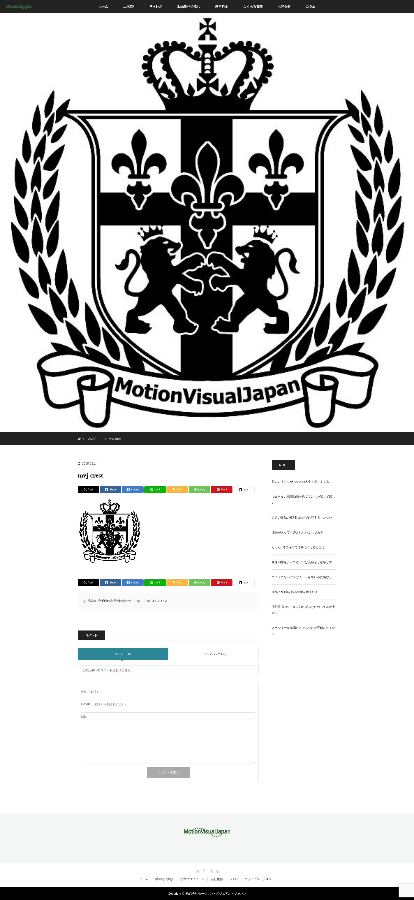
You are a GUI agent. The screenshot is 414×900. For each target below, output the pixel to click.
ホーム (103, 6)
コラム (310, 6)
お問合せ (284, 6)
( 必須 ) (89, 691)
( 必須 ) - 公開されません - (103, 704)
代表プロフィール (192, 879)
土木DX (128, 6)
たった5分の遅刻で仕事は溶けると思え (298, 547)
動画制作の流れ (188, 6)
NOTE (283, 465)
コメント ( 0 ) (123, 654)
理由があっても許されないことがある (297, 532)
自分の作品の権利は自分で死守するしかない (302, 517)
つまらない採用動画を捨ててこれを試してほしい (303, 499)
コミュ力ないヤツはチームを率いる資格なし (302, 577)
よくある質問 (253, 6)
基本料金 (221, 6)
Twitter (197, 870)
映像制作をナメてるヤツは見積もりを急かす (302, 562)
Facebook (204, 870)
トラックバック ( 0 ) (213, 654)
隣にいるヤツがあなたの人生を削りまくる (300, 481)
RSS (216, 870)
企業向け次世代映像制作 (114, 600)
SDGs (234, 879)
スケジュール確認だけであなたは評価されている (303, 630)
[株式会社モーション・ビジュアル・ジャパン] (207, 834)
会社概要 (217, 879)
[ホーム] (79, 433)
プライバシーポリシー (259, 879)
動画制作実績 (164, 879)
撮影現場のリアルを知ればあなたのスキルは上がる (303, 610)
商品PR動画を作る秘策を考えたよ (295, 592)
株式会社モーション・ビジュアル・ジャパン (216, 893)
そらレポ (155, 6)
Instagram (210, 870)
